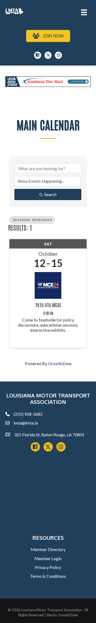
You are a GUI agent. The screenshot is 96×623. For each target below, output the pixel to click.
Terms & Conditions (48, 576)
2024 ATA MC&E (48, 305)
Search (50, 194)
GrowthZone (59, 363)
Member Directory (48, 549)
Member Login (48, 558)
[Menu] (84, 12)
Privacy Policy (48, 567)
